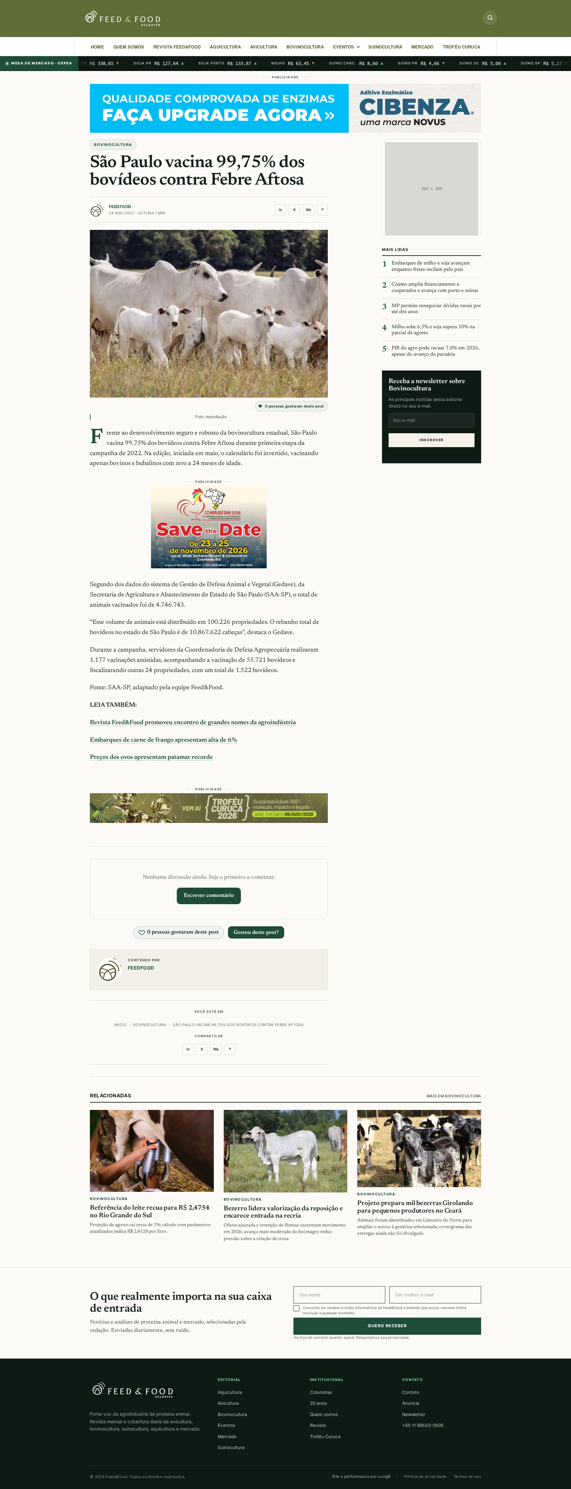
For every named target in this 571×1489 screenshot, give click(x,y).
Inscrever (431, 440)
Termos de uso (467, 1476)
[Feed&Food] (133, 1389)
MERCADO (422, 47)
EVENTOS (343, 47)
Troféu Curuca (461, 47)
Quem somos (324, 1414)
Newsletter (413, 1414)
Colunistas (321, 1392)
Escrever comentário (209, 895)
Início (120, 1024)
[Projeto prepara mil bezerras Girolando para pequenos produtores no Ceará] (419, 1148)
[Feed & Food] (123, 18)
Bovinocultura (305, 47)
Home (97, 47)
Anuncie (410, 1403)
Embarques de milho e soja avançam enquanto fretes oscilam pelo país (431, 266)
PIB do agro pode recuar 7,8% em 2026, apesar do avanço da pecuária (435, 351)
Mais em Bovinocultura (454, 1096)
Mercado (227, 1436)
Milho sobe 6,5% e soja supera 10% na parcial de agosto (433, 330)
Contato (410, 1392)
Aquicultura (225, 47)
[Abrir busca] (490, 18)
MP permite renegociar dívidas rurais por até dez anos (436, 308)
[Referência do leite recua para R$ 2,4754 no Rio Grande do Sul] (152, 1151)
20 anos (318, 1403)
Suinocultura (385, 47)
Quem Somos (128, 47)
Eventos (226, 1425)
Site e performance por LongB (361, 1476)
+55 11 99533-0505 (422, 1425)
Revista (318, 1425)
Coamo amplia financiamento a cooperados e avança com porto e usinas (435, 287)
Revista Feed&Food (177, 47)
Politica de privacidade (425, 1476)
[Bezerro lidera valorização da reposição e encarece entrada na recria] (286, 1151)
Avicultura (263, 47)
